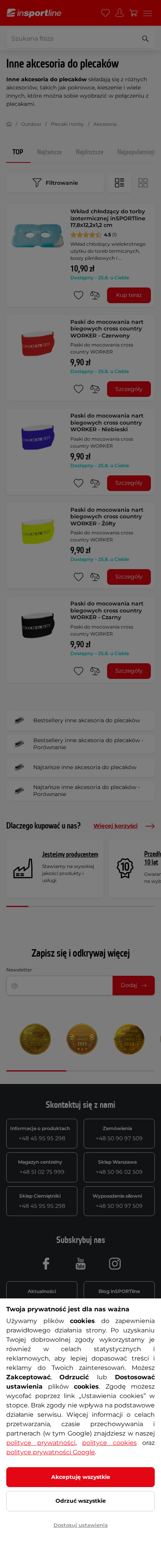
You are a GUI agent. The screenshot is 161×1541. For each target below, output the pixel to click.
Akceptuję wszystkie (80, 1476)
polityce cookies (109, 1442)
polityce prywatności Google (50, 1452)
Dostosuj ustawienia (81, 1525)
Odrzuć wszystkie (80, 1500)
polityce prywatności (40, 1442)
